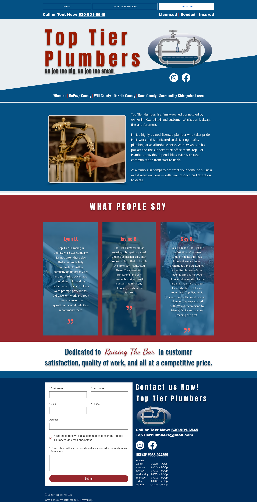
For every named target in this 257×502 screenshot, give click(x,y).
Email (53, 403)
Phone (95, 403)
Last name (97, 388)
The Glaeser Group (84, 500)
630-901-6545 (91, 14)
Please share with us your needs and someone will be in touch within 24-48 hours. (88, 450)
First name (56, 388)
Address (53, 419)
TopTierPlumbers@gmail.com (164, 435)
